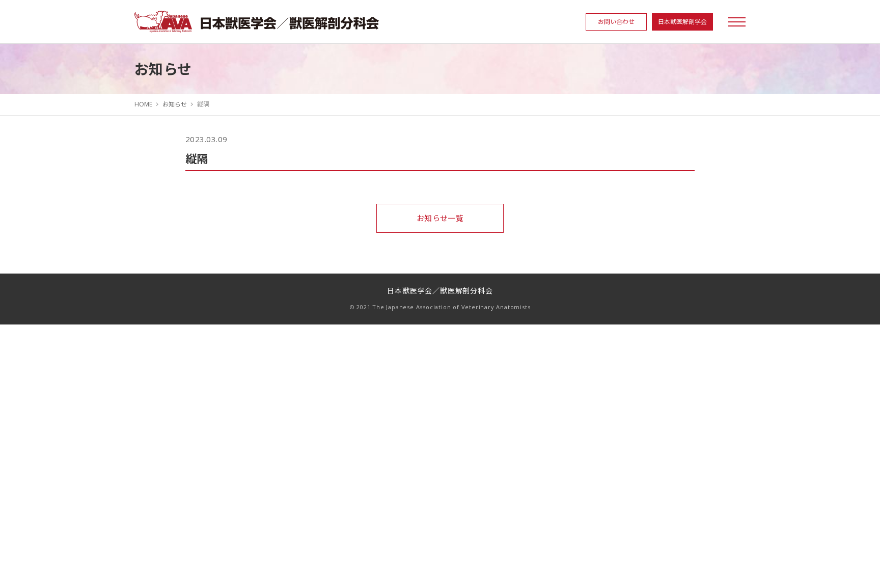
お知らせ (174, 104)
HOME (143, 104)
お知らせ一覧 (440, 218)
